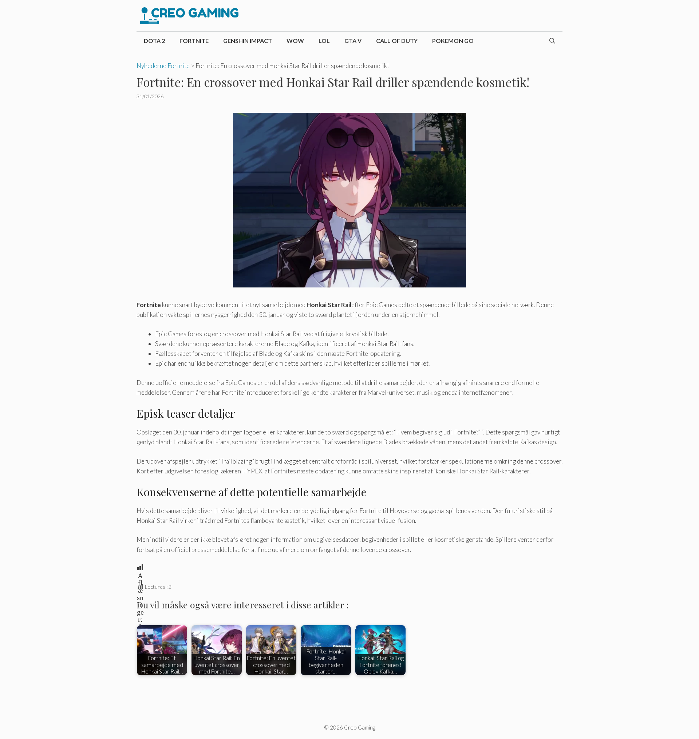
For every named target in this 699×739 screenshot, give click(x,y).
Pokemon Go (453, 40)
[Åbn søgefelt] (552, 41)
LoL (324, 40)
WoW (295, 40)
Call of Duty (397, 40)
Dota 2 (154, 40)
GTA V (353, 40)
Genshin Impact (247, 40)
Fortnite (194, 40)
